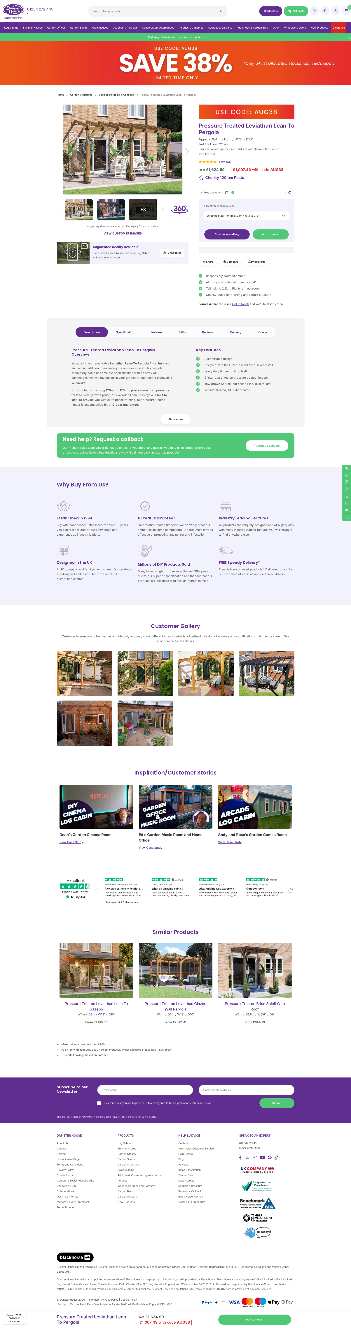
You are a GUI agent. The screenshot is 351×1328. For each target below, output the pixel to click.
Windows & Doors (295, 27)
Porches (122, 1180)
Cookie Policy (65, 1175)
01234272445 (247, 1143)
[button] (296, 11)
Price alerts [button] (258, 261)
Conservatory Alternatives (158, 27)
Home (60, 94)
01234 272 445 (40, 9)
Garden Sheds (79, 27)
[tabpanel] (175, 387)
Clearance (339, 27)
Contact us (184, 1143)
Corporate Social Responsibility (75, 1180)
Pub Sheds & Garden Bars (252, 27)
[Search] (221, 11)
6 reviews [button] (225, 161)
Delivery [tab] (235, 332)
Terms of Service (141, 1116)
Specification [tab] (125, 332)
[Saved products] (314, 10)
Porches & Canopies (191, 27)
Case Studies (186, 1180)
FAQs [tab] (182, 332)
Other (276, 27)
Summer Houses (33, 27)
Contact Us (271, 11)
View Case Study (71, 842)
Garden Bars (125, 1191)
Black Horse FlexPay (190, 1196)
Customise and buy (227, 234)
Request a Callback (190, 1191)
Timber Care (185, 1175)
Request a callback (267, 445)
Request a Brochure (190, 1185)
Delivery (62, 1153)
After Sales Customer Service (196, 1148)
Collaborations (65, 1191)
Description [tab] (92, 332)
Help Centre (185, 1153)
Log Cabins (11, 27)
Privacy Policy (119, 1116)
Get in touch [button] (240, 304)
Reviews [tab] (208, 332)
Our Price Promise (67, 1196)
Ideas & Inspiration (189, 1169)
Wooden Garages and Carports (136, 1185)
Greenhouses (100, 27)
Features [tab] (157, 332)
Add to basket (270, 234)
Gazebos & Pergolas (125, 27)
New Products (319, 27)
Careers (61, 1148)
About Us (62, 1143)
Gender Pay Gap (67, 1185)
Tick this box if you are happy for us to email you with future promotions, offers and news (157, 1103)
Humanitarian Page (68, 1159)
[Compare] (325, 10)
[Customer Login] (335, 10)
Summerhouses (127, 1148)
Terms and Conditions (70, 1164)
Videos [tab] (262, 332)
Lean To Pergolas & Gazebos (116, 94)
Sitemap (94, 1299)
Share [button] (209, 261)
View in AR (174, 252)
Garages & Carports (220, 27)
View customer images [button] (123, 233)
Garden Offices (56, 27)
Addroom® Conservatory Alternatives (140, 1175)
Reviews (183, 1164)
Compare (232, 261)
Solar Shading (126, 1169)
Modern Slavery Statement (73, 1201)
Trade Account (66, 1207)
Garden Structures (81, 94)
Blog (181, 1159)
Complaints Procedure (191, 1201)
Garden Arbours (127, 1196)
